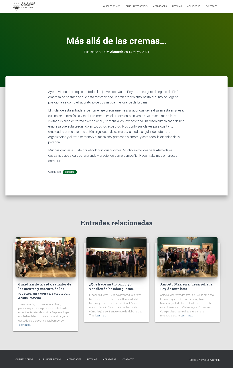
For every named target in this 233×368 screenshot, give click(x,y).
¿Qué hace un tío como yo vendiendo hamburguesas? (112, 286)
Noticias (177, 6)
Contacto (212, 6)
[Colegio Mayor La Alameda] (24, 6)
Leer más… (25, 324)
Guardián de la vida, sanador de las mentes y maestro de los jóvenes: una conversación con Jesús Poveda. (44, 291)
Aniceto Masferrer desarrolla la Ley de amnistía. (186, 286)
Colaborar (193, 6)
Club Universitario (137, 6)
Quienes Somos (111, 6)
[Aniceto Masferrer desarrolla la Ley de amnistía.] (187, 257)
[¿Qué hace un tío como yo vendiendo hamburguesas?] (116, 257)
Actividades (160, 6)
